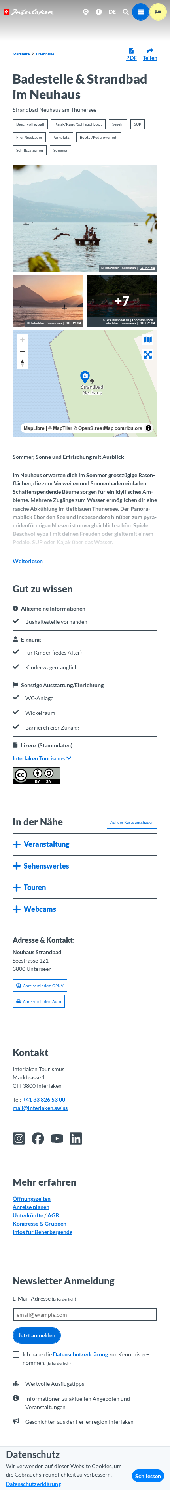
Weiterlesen (28, 561)
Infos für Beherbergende (42, 1231)
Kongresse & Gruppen (39, 1223)
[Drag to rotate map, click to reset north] (22, 363)
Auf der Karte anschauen (132, 822)
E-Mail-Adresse (44, 1298)
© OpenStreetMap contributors (108, 428)
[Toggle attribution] (148, 428)
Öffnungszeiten (32, 1198)
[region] (85, 383)
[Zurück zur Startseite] (28, 11)
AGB (53, 1215)
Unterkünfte (28, 1215)
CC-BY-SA (147, 268)
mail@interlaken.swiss (40, 1107)
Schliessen (148, 1476)
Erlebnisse (45, 54)
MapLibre (34, 428)
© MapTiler (60, 428)
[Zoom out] (22, 351)
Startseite (21, 54)
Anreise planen (31, 1206)
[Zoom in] (22, 340)
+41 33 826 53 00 (44, 1099)
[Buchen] (158, 12)
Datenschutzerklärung (80, 1354)
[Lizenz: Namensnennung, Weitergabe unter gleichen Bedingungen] (36, 781)
